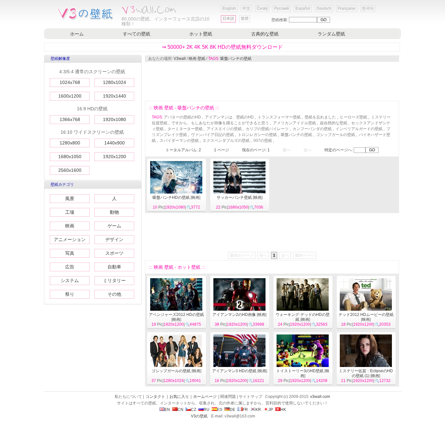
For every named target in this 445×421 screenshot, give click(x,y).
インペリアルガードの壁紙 (359, 129)
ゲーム (114, 225)
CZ (193, 409)
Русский (281, 8)
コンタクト (155, 396)
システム (70, 280)
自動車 (114, 266)
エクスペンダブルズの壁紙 (226, 140)
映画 (69, 225)
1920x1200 (114, 156)
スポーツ (114, 253)
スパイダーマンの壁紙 (179, 140)
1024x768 (70, 82)
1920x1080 (114, 119)
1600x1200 (69, 96)
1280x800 (70, 142)
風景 (69, 198)
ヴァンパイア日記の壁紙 (212, 134)
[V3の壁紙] (86, 19)
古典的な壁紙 (265, 33)
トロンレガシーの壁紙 (257, 134)
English (229, 8)
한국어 (368, 8)
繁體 (245, 18)
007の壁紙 (262, 140)
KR (258, 409)
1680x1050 (69, 156)
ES (219, 409)
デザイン (114, 239)
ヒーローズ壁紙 (353, 117)
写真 (69, 253)
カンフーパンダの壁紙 (312, 129)
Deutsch (324, 8)
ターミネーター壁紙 (185, 129)
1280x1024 (114, 82)
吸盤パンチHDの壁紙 (171, 197)
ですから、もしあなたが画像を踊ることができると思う (220, 123)
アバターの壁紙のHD (182, 117)
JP (270, 409)
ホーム (77, 33)
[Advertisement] (271, 81)
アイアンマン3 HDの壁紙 (234, 371)
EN (167, 409)
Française (346, 8)
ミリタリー (114, 280)
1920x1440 (114, 96)
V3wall (180, 58)
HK (283, 409)
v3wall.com (320, 396)
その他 (114, 294)
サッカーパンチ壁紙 (234, 197)
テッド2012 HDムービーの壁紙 (366, 314)
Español (302, 8)
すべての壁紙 (136, 33)
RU (206, 409)
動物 (114, 212)
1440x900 (114, 142)
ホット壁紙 (200, 33)
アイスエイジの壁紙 (224, 129)
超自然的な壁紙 (333, 123)
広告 (69, 266)
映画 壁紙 (197, 58)
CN (180, 409)
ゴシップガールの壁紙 (335, 134)
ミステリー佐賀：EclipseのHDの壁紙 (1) (366, 373)
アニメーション (70, 239)
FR (245, 409)
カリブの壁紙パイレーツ (267, 129)
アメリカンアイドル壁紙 (294, 123)
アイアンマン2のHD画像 (234, 314)
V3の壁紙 (199, 416)
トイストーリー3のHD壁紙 (299, 371)
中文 (246, 8)
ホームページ (205, 396)
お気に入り (179, 396)
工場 (69, 212)
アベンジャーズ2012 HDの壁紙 (176, 314)
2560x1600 (69, 170)
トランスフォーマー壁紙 (279, 117)
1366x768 (70, 119)
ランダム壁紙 (331, 33)
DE (232, 409)
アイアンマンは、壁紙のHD (229, 117)
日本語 (228, 18)
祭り (69, 294)
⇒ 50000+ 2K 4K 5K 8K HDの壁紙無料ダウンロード (222, 47)
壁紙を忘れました (320, 117)
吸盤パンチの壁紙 (235, 58)
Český (262, 8)
